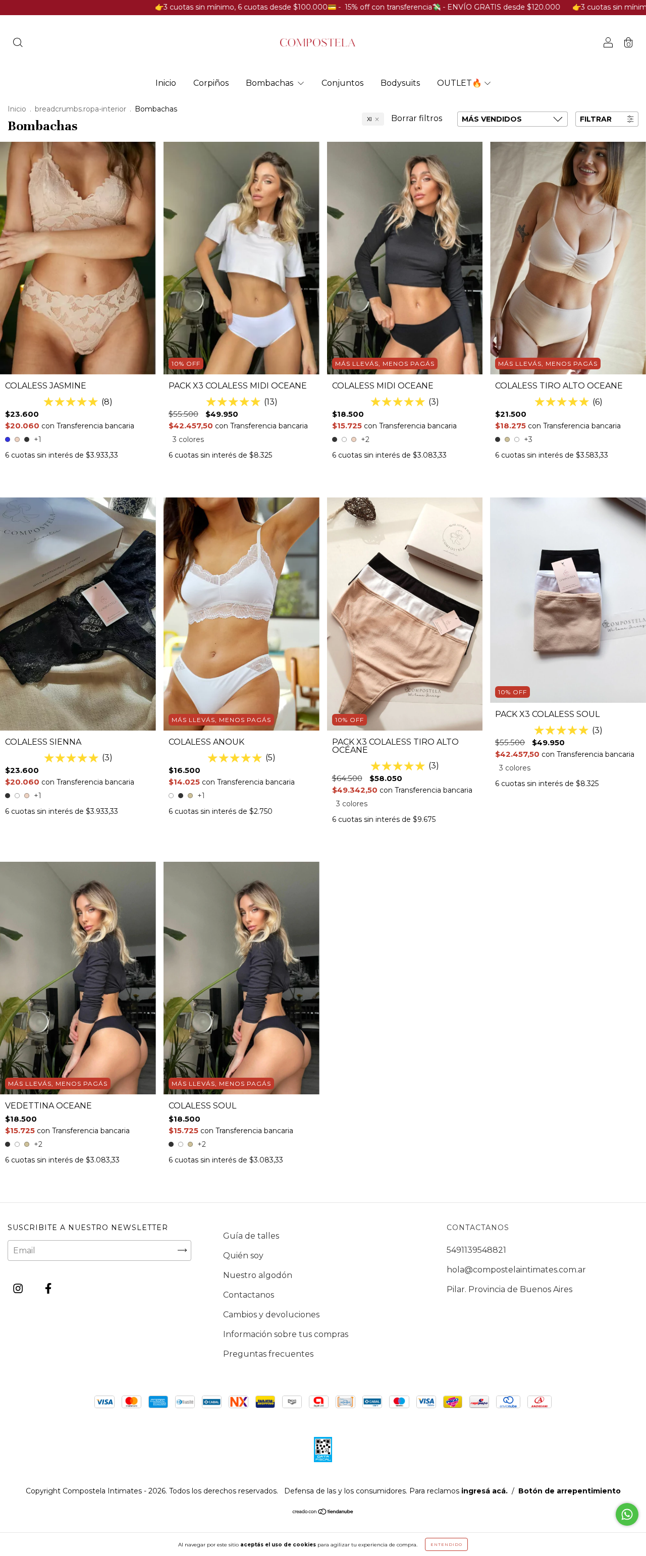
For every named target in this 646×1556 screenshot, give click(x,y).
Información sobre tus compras (285, 1334)
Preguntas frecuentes (268, 1354)
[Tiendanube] (323, 1512)
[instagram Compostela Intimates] (19, 1288)
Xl (369, 119)
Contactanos (248, 1295)
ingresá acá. (484, 1490)
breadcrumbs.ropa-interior (80, 109)
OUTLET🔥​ (459, 83)
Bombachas (270, 83)
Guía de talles (251, 1236)
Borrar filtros (416, 118)
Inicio (165, 83)
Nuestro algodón (257, 1275)
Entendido (446, 1544)
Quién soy (243, 1255)
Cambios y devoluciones (271, 1314)
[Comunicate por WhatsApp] (627, 1514)
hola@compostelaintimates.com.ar (516, 1269)
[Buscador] (18, 43)
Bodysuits (400, 83)
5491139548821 (476, 1250)
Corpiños (211, 83)
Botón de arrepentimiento (569, 1490)
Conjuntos (342, 83)
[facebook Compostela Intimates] (48, 1288)
